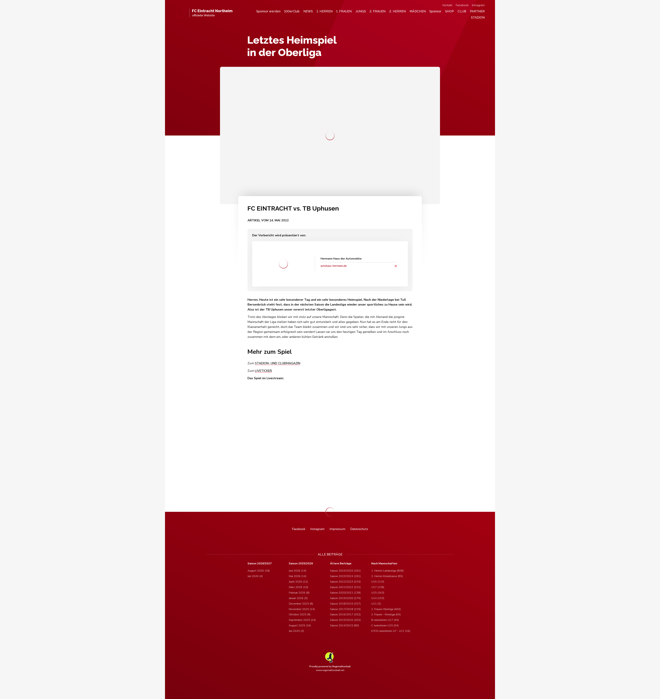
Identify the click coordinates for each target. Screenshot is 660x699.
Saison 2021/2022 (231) (345, 587)
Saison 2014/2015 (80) (344, 625)
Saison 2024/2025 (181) (345, 571)
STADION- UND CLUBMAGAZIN (277, 363)
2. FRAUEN (378, 11)
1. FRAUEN (344, 11)
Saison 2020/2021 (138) (345, 593)
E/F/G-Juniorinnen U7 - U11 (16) (390, 631)
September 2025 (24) (302, 620)
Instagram (478, 5)
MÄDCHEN (418, 11)
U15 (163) (377, 593)
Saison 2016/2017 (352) (345, 614)
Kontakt (447, 5)
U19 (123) (377, 582)
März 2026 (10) (298, 587)
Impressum (337, 529)
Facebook (462, 5)
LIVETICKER (263, 371)
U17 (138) (377, 587)
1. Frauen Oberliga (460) (386, 609)
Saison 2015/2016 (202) (345, 620)
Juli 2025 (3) (296, 631)
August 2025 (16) (300, 625)
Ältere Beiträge (340, 563)
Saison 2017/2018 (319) (345, 609)
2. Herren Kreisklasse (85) (387, 576)
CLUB (462, 11)
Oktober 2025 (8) (300, 614)
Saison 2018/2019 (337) (345, 604)
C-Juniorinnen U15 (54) (385, 625)
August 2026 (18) (259, 571)
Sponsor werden (268, 11)
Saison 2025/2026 (301, 563)
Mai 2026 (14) (297, 576)
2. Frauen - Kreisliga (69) (386, 614)
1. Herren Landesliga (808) (387, 571)
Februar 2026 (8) (299, 593)
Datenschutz (359, 529)
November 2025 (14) (302, 609)
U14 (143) (377, 598)
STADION (478, 17)
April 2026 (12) (298, 582)
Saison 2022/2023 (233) (345, 582)
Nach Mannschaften (384, 563)
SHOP (449, 11)
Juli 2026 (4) (255, 576)
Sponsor (435, 11)
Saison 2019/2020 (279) (345, 598)
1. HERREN (325, 11)
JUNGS (360, 11)
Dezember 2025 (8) (301, 604)
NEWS (308, 11)
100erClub (292, 11)
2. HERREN (397, 11)
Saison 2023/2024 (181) (345, 576)
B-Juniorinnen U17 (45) (385, 620)
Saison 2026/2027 (260, 563)
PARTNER (477, 11)
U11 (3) (376, 604)
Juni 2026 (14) (297, 571)
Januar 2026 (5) (298, 598)
